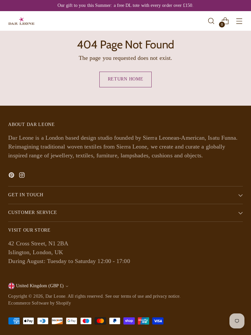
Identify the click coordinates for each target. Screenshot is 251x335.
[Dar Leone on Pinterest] (12, 176)
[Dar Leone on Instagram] (22, 176)
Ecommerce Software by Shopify (39, 303)
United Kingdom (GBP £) (40, 285)
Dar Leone (55, 296)
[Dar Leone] (21, 21)
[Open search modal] (211, 21)
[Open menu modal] (239, 21)
